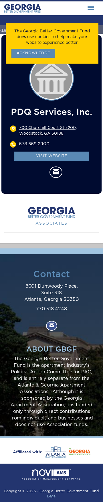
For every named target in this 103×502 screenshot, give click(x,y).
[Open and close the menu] (69, 8)
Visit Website (51, 156)
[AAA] (54, 452)
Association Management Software (51, 479)
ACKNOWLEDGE (33, 53)
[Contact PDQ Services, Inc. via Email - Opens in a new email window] (55, 172)
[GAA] (79, 452)
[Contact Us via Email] (51, 326)
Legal (51, 496)
